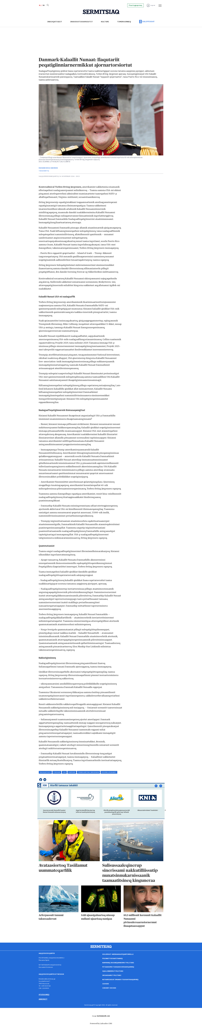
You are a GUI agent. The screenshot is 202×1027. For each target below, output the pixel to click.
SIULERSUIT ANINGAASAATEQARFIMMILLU (117, 954)
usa (64, 772)
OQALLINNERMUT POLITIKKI (112, 971)
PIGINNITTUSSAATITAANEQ (112, 958)
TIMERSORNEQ (124, 21)
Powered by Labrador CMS (101, 1023)
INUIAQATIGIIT (54, 21)
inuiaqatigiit (45, 772)
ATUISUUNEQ (44, 995)
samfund (71, 772)
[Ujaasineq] (48, 5)
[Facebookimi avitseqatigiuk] (41, 780)
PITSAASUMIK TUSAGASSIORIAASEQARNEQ (118, 967)
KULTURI (105, 21)
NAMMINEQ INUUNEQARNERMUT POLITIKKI (118, 963)
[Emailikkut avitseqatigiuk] (45, 780)
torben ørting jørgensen (88, 772)
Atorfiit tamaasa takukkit (64, 785)
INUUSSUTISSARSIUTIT (81, 21)
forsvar (56, 772)
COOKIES (105, 984)
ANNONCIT (43, 999)
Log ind (153, 5)
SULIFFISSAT (148, 21)
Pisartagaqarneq (135, 5)
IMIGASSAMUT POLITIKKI (111, 975)
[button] (156, 785)
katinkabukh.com (103, 1016)
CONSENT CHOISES (109, 988)
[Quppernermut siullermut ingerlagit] (101, 12)
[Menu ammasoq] (159, 5)
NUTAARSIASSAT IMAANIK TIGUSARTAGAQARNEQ (120, 979)
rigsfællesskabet (109, 772)
